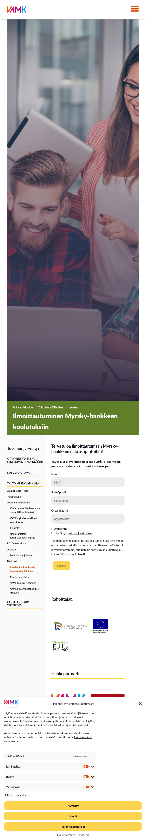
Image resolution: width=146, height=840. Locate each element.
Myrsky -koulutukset (20, 577)
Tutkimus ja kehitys (23, 407)
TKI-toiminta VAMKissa (50, 407)
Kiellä (73, 816)
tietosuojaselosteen (80, 533)
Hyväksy (73, 806)
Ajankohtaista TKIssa (17, 490)
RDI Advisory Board (17, 543)
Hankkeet (73, 407)
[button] (140, 704)
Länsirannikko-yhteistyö (18, 603)
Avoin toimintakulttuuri (18, 502)
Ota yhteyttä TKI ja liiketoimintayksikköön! (25, 460)
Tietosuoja (83, 835)
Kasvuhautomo (18, 472)
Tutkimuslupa (14, 496)
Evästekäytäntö (83, 737)
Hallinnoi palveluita (15, 795)
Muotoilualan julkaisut (21, 555)
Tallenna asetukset (73, 826)
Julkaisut (11, 549)
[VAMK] (16, 10)
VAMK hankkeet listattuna (23, 583)
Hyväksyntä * (60, 529)
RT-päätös (15, 528)
